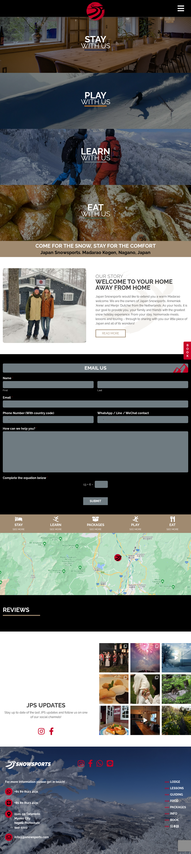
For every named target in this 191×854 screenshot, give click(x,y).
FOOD (174, 801)
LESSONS (177, 788)
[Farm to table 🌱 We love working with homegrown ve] (176, 720)
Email (7, 397)
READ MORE (110, 333)
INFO (173, 813)
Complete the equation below (25, 478)
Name (8, 378)
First (5, 390)
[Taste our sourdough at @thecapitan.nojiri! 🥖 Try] (114, 720)
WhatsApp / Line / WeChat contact (123, 413)
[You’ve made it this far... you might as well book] (176, 657)
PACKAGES (178, 807)
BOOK (187, 351)
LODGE (175, 782)
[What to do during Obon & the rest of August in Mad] (114, 657)
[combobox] (7, 419)
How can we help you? (20, 428)
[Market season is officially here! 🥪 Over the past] (145, 689)
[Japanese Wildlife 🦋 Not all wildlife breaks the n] (176, 689)
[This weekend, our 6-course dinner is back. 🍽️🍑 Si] (114, 689)
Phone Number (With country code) (28, 413)
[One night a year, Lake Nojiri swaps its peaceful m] (145, 657)
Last (99, 390)
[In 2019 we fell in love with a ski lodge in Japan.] (145, 720)
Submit (95, 501)
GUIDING (176, 794)
